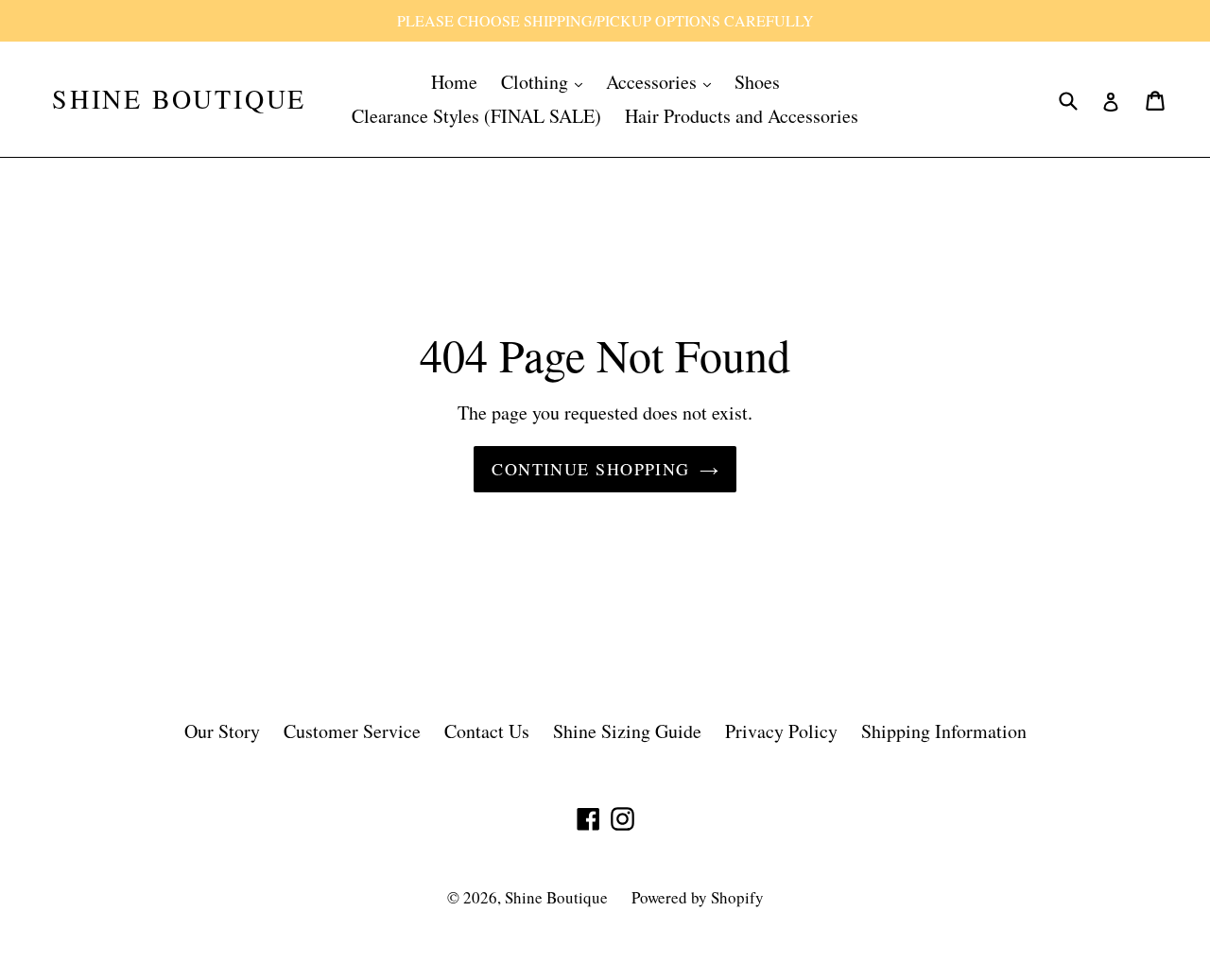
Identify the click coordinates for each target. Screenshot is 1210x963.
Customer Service (352, 731)
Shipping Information (944, 731)
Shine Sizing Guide (627, 731)
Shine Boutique (179, 99)
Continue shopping (590, 468)
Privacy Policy (781, 731)
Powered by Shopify (697, 897)
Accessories (653, 82)
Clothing (537, 82)
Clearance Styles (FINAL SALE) (476, 116)
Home (454, 82)
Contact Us (486, 731)
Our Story (222, 731)
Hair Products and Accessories (741, 116)
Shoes (757, 82)
